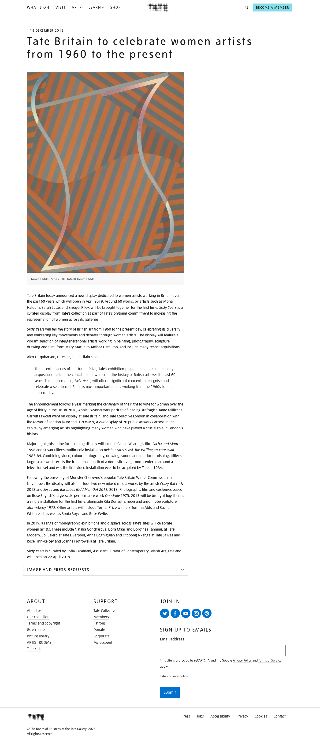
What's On (38, 7)
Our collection (38, 617)
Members (101, 617)
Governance (36, 629)
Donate (99, 629)
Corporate (101, 636)
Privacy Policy (242, 660)
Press (186, 716)
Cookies (261, 716)
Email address (172, 639)
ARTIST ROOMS (39, 642)
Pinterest (207, 613)
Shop (115, 7)
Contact (280, 716)
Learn (95, 7)
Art (75, 7)
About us (34, 610)
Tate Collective (104, 610)
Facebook (175, 613)
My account (102, 642)
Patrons (99, 623)
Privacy (242, 716)
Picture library (38, 636)
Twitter (164, 613)
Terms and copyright (43, 623)
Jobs (200, 716)
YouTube (185, 613)
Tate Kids (34, 649)
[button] (245, 7)
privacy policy (178, 676)
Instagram (196, 613)
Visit (61, 7)
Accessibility (220, 716)
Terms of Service (269, 660)
